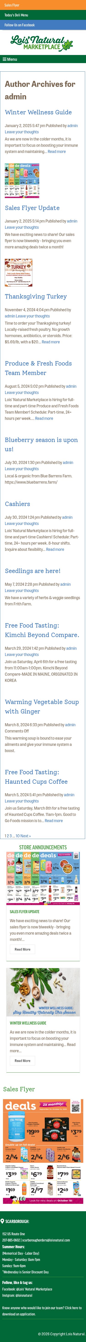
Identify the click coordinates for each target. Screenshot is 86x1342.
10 (18, 836)
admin (72, 125)
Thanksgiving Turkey (36, 296)
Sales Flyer (12, 5)
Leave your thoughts (22, 131)
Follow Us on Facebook (20, 25)
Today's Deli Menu (16, 15)
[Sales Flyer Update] (22, 195)
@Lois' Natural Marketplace (34, 1289)
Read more (57, 151)
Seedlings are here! (33, 571)
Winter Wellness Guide (38, 112)
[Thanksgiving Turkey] (18, 283)
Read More (22, 949)
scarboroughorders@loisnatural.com (46, 1240)
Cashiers (17, 504)
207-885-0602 (11, 1240)
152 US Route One (13, 1234)
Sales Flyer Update (32, 208)
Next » (25, 836)
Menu (10, 59)
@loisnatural (24, 1295)
